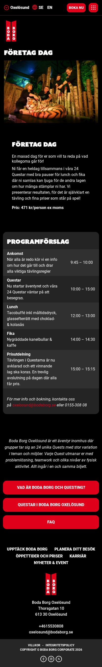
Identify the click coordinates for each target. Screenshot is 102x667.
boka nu (76, 8)
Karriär (78, 556)
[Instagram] (51, 659)
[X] (59, 659)
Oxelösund (19, 7)
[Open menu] (93, 7)
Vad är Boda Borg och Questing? (51, 487)
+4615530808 (51, 626)
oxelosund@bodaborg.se (34, 405)
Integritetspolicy (60, 645)
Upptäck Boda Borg (27, 549)
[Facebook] (43, 659)
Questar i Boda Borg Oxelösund (51, 504)
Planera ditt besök (74, 549)
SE (41, 7)
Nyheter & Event (51, 562)
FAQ (51, 522)
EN (49, 7)
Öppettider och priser (39, 556)
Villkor (34, 645)
